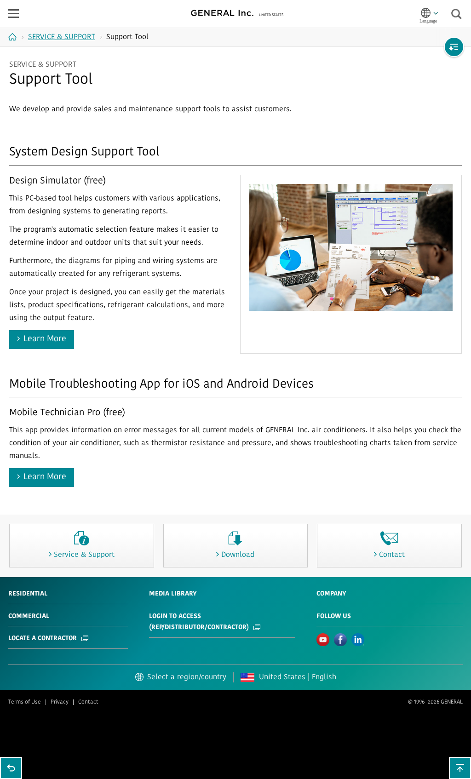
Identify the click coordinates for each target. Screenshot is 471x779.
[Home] (13, 37)
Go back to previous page (11, 768)
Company (331, 593)
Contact (88, 702)
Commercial (28, 616)
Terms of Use (24, 702)
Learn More (44, 339)
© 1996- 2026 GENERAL (435, 702)
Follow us (333, 616)
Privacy (60, 702)
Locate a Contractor (42, 638)
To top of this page (460, 768)
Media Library (173, 593)
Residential (27, 593)
